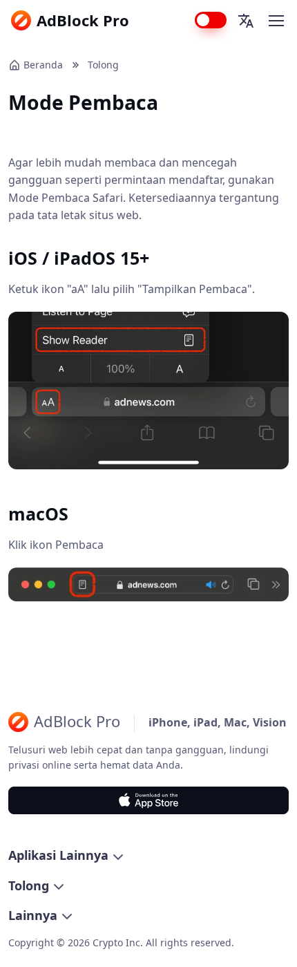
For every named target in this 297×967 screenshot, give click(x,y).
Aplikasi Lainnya (58, 855)
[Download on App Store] (148, 800)
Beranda (43, 64)
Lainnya (32, 915)
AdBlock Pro (83, 20)
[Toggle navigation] (275, 20)
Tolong (103, 64)
